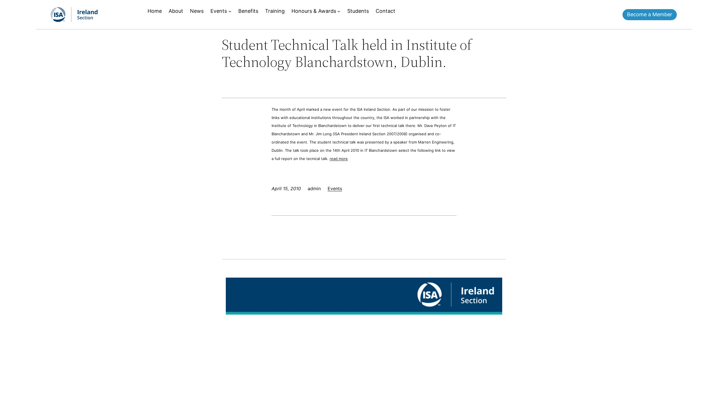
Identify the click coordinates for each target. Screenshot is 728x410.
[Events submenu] (229, 11)
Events (335, 188)
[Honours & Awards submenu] (338, 11)
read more (339, 158)
